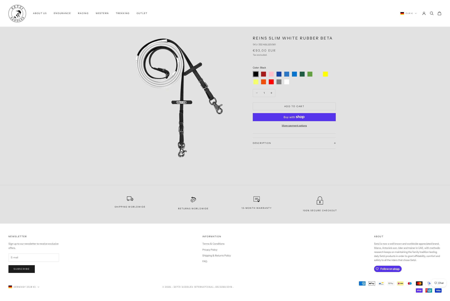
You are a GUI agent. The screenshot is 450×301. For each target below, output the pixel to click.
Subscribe (22, 268)
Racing (83, 13)
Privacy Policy (209, 249)
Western (102, 13)
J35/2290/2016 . (224, 287)
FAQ (204, 261)
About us (40, 13)
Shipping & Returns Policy (216, 255)
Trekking (123, 13)
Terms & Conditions (213, 243)
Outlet (142, 13)
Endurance (62, 13)
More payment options (294, 125)
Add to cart (294, 106)
